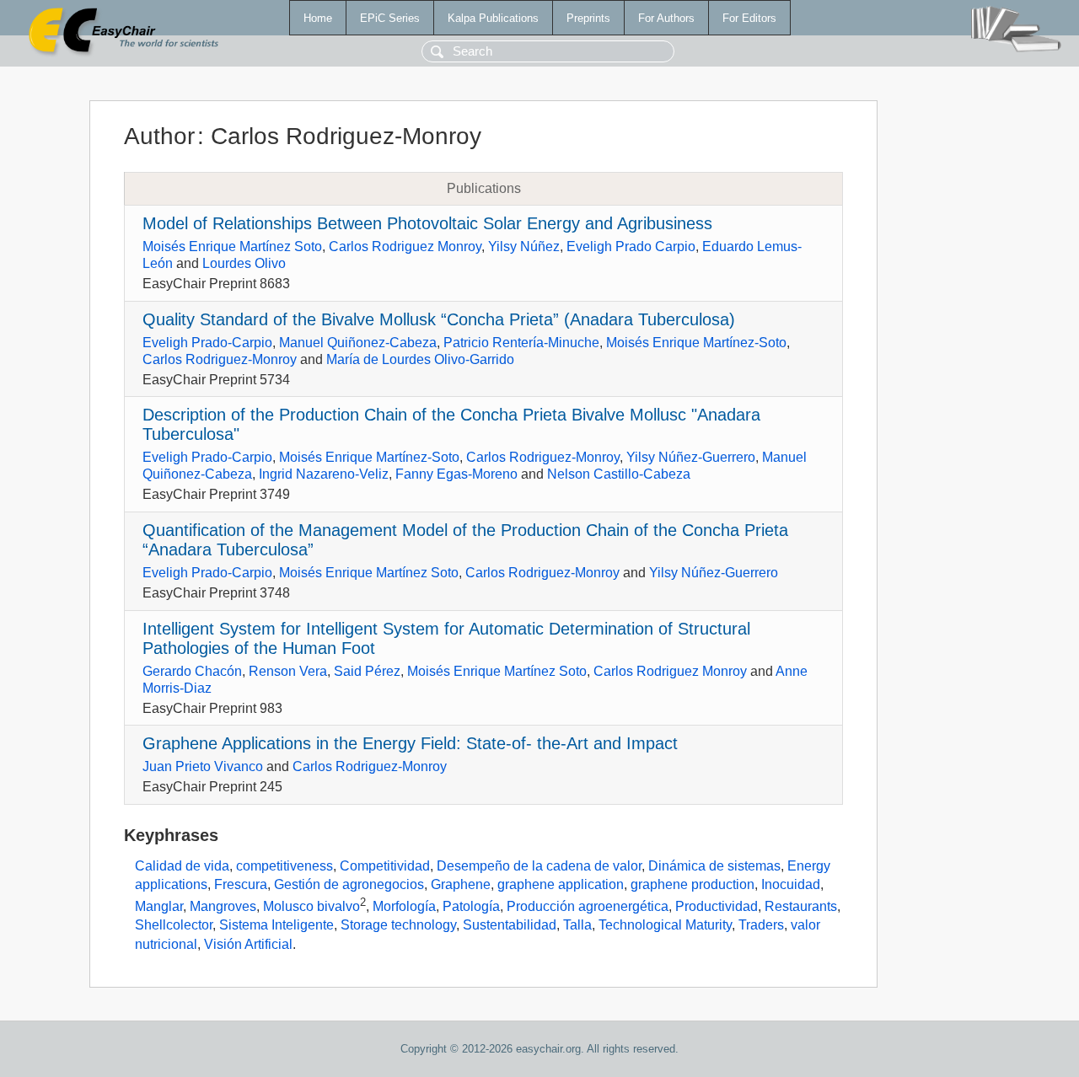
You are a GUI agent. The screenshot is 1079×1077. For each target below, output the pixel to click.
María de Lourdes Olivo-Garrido (420, 359)
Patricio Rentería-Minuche (521, 342)
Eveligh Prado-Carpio (207, 342)
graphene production (692, 884)
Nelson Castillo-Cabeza (618, 474)
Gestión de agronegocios (349, 884)
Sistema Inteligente (276, 925)
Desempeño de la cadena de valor (539, 866)
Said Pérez (367, 671)
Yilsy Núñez (524, 246)
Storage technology (398, 925)
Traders (761, 925)
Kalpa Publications (493, 18)
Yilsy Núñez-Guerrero (690, 457)
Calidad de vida (182, 866)
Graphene (461, 884)
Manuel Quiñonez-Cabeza (358, 342)
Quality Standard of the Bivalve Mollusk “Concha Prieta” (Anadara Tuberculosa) (438, 319)
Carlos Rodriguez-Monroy (219, 359)
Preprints (588, 18)
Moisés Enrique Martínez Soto (232, 246)
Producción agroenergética (587, 906)
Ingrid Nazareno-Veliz (324, 474)
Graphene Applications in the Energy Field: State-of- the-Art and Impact (410, 743)
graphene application (560, 884)
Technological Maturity (665, 925)
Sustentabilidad (509, 925)
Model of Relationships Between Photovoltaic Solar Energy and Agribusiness (427, 223)
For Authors (666, 18)
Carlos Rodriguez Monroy (405, 246)
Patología (471, 906)
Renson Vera (288, 671)
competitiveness (284, 866)
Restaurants (801, 906)
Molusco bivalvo (311, 906)
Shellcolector (173, 925)
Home (317, 18)
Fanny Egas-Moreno (456, 474)
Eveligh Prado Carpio (630, 246)
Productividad (716, 906)
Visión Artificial (248, 944)
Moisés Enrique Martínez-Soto (696, 342)
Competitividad (385, 866)
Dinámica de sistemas (714, 866)
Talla (577, 925)
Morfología (404, 906)
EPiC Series (390, 18)
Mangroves (223, 906)
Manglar (159, 906)
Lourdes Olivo (244, 263)
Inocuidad (790, 884)
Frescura (240, 884)
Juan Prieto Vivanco (202, 766)
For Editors (749, 18)
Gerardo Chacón (192, 671)
